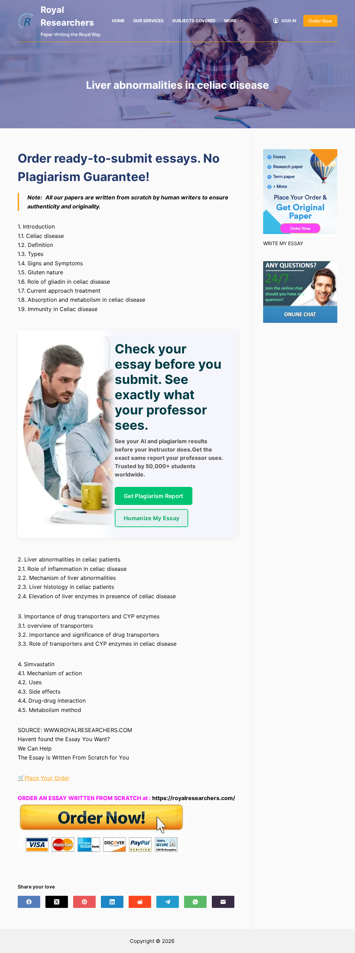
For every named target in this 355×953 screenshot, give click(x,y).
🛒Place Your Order (43, 777)
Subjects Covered (194, 20)
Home (118, 20)
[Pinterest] (84, 902)
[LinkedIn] (112, 902)
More (230, 20)
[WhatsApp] (195, 902)
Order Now (320, 21)
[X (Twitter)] (56, 902)
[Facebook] (29, 902)
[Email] (223, 902)
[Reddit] (140, 902)
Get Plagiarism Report (153, 495)
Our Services (148, 20)
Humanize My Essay (151, 518)
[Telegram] (167, 902)
